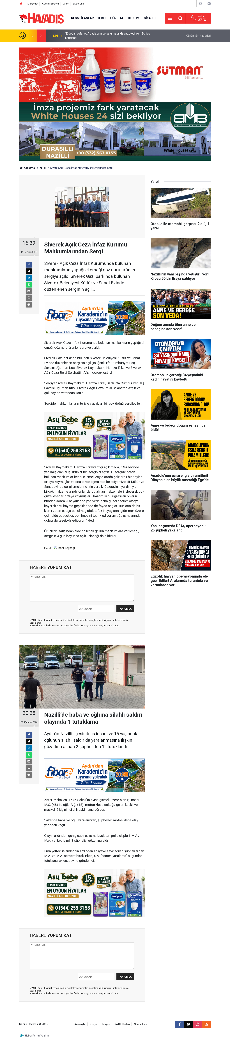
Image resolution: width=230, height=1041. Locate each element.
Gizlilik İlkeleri (122, 1024)
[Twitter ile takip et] (188, 1024)
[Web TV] (200, 3)
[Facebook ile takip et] (179, 1024)
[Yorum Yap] (29, 304)
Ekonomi (133, 18)
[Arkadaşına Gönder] (29, 291)
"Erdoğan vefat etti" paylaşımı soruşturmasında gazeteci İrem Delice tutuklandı (107, 36)
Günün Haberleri (50, 3)
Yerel (102, 18)
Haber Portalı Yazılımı (37, 1035)
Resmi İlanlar (82, 18)
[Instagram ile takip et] (197, 1024)
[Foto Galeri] (209, 3)
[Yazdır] (29, 298)
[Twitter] (29, 271)
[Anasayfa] (21, 3)
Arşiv (65, 3)
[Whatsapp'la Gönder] (29, 285)
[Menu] (170, 18)
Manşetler (32, 3)
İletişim (106, 1024)
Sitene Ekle (78, 3)
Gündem (116, 18)
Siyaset (150, 18)
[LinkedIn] (29, 278)
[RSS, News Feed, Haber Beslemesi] (206, 1024)
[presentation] (31, 36)
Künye (93, 1024)
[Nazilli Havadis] (41, 18)
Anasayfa (29, 167)
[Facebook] (29, 265)
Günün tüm (198, 35)
